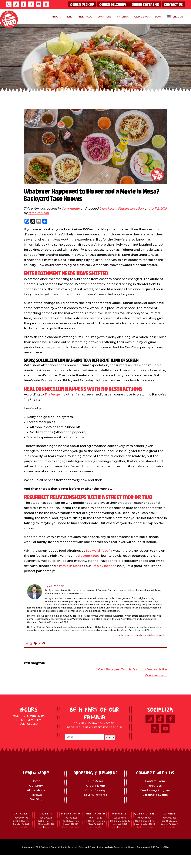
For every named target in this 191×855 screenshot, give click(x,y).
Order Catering (145, 4)
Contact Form (155, 781)
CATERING (123, 16)
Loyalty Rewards (95, 795)
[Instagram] (31, 643)
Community (71, 208)
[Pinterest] (35, 643)
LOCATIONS (104, 16)
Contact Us (173, 4)
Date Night (108, 208)
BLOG (158, 16)
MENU (69, 16)
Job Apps (155, 785)
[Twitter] (39, 643)
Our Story (36, 785)
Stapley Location (131, 208)
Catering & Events (155, 795)
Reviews (36, 795)
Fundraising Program (155, 790)
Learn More (25, 827)
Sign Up (110, 737)
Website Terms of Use (116, 847)
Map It (15, 827)
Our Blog (36, 799)
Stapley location (104, 566)
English (178, 16)
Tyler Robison (38, 213)
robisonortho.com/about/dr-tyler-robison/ (141, 635)
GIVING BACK (142, 16)
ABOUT (56, 16)
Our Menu (95, 781)
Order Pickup (82, 4)
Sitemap (83, 847)
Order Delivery (112, 4)
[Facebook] (27, 643)
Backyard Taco (97, 550)
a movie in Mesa (69, 566)
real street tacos (87, 555)
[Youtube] (43, 643)
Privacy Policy (96, 847)
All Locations (36, 790)
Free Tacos (85, 16)
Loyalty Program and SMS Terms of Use (149, 847)
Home (36, 781)
